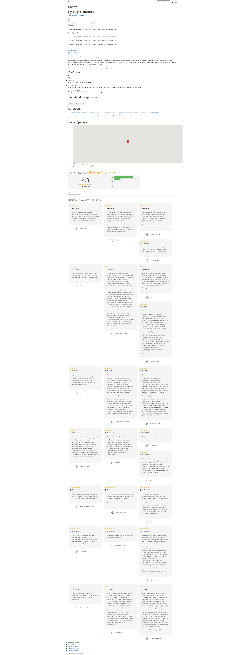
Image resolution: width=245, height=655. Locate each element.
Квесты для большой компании (77, 112)
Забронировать (73, 50)
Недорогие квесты (74, 114)
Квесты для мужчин (133, 114)
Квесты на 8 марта (90, 116)
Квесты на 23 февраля (104, 116)
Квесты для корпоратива (124, 112)
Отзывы (70, 54)
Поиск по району (73, 648)
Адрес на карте (73, 52)
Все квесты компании (77, 15)
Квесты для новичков (108, 112)
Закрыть (72, 25)
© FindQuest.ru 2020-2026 (76, 653)
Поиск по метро (73, 646)
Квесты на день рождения (118, 114)
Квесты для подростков (139, 112)
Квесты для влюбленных (75, 116)
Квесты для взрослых (154, 112)
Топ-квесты (116, 116)
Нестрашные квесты (140, 116)
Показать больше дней (76, 104)
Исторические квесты (94, 112)
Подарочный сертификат (101, 114)
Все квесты (71, 644)
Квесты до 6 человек (74, 118)
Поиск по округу (73, 650)
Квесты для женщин (146, 114)
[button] (128, 142)
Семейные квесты (87, 114)
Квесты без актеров (127, 116)
